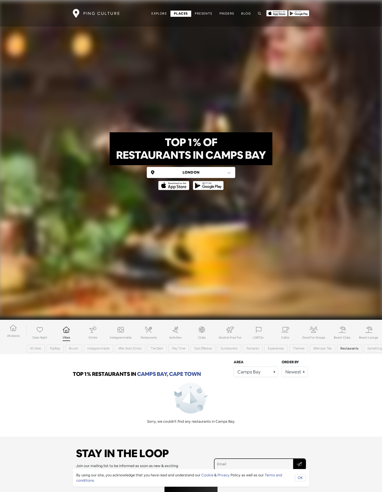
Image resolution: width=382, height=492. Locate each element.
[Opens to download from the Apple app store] (276, 13)
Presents (203, 13)
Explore (159, 13)
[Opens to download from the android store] (298, 13)
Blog (246, 13)
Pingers (227, 13)
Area (239, 362)
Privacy (224, 475)
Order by (290, 362)
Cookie (207, 475)
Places (181, 13)
